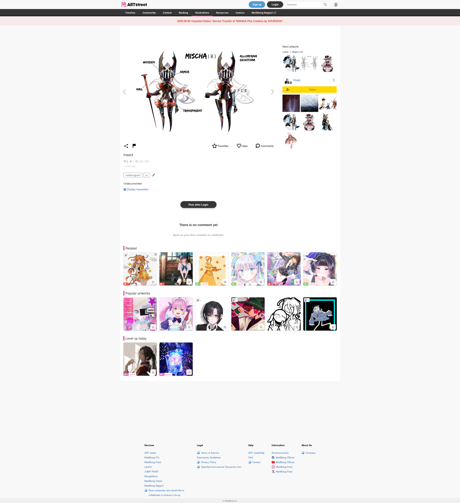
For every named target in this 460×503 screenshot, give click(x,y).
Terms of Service (210, 452)
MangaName (151, 476)
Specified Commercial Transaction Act (221, 467)
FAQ (250, 457)
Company (311, 452)
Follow (312, 89)
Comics (240, 12)
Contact (257, 462)
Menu (334, 80)
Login (275, 4)
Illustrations (202, 12)
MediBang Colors (153, 481)
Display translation (138, 189)
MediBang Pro (151, 457)
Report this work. (134, 146)
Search (325, 4)
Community (149, 12)
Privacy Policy (208, 462)
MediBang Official (285, 457)
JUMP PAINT (151, 471)
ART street (150, 452)
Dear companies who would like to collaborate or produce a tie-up (166, 493)
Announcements (280, 452)
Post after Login (198, 204)
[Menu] (336, 4)
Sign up (257, 4)
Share (126, 146)
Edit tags (153, 175)
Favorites (223, 146)
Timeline (130, 12)
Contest (167, 12)
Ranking (183, 12)
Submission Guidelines (209, 457)
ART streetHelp (256, 452)
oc (147, 175)
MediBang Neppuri (266, 12)
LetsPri (148, 467)
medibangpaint (133, 175)
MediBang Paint (152, 462)
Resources (222, 12)
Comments (267, 146)
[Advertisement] (230, 409)
